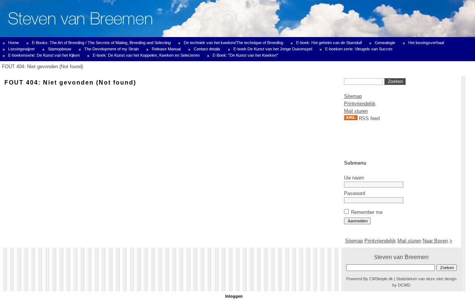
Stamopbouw (59, 49)
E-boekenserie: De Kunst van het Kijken (44, 55)
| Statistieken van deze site (418, 279)
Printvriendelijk (360, 103)
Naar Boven (435, 241)
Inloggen (234, 296)
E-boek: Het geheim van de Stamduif (329, 42)
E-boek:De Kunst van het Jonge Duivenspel (272, 49)
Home (13, 42)
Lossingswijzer (21, 49)
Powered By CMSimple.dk (369, 279)
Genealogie (385, 42)
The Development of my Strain (111, 49)
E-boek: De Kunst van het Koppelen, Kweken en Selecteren (146, 55)
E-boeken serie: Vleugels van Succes (359, 49)
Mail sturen (356, 111)
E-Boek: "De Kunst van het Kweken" (245, 55)
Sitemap (353, 96)
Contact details (207, 49)
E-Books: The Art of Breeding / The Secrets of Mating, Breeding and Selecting (101, 42)
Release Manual (166, 49)
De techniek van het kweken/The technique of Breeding (233, 42)
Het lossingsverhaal (426, 42)
